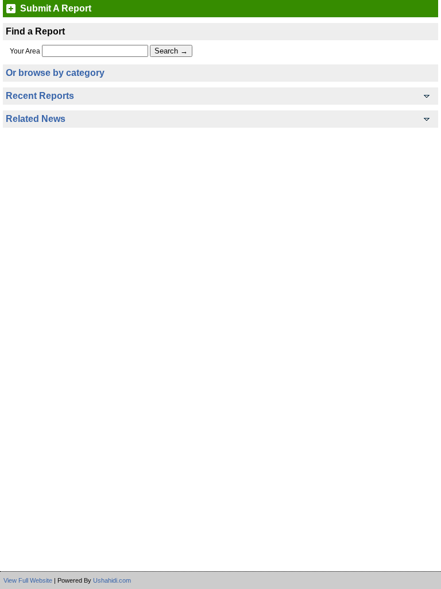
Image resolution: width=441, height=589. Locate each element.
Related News (35, 119)
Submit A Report (55, 9)
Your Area (25, 51)
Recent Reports (40, 96)
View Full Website (27, 580)
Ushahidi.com (112, 580)
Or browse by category (55, 73)
